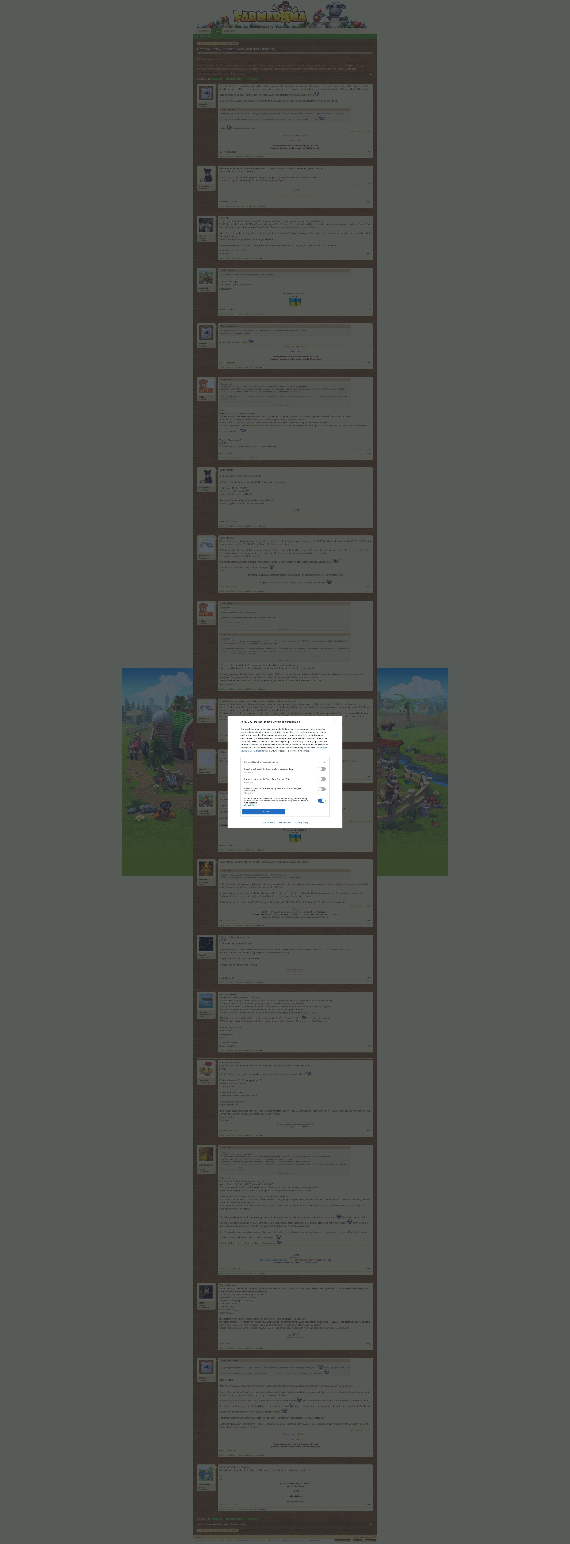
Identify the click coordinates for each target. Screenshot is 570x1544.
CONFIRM (263, 812)
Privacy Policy (301, 822)
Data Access (285, 822)
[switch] (322, 769)
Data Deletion (268, 822)
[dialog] (285, 772)
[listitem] (285, 762)
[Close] (336, 722)
